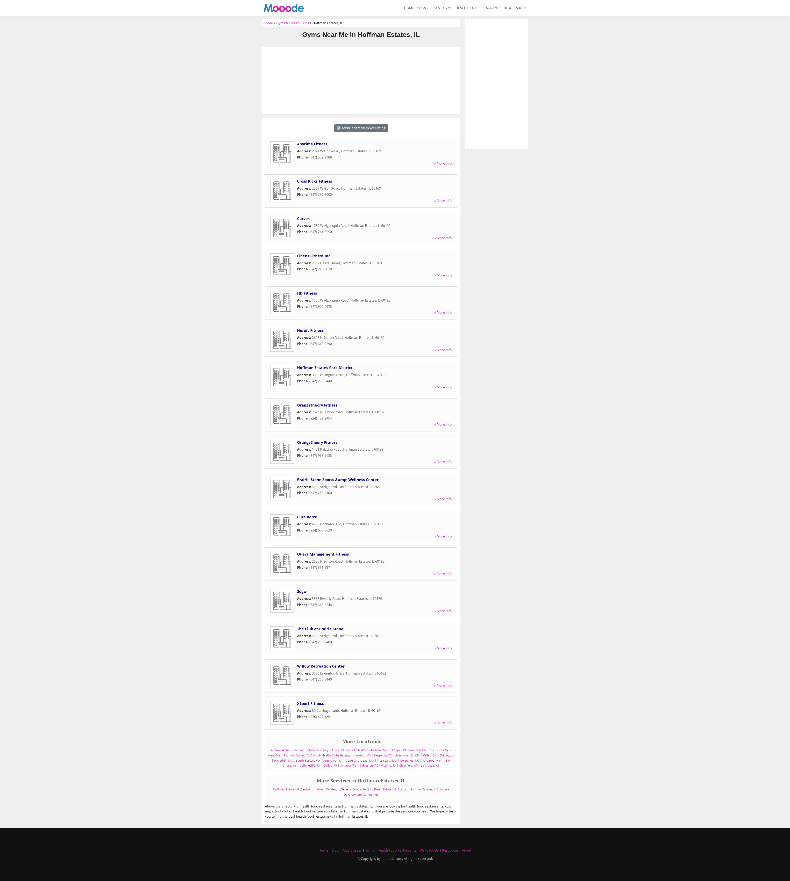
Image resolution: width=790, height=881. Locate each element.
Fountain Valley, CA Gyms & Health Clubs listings (316, 755)
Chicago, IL (446, 755)
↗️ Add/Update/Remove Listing (361, 128)
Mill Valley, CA (426, 755)
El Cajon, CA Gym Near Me (408, 750)
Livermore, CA (404, 755)
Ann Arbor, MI (333, 760)
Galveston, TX (368, 765)
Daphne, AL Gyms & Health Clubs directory (299, 750)
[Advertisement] (361, 80)
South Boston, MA (308, 760)
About (521, 8)
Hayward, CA (362, 755)
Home (409, 8)
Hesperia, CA (383, 755)
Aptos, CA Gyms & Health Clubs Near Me (359, 750)
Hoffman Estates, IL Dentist (291, 789)
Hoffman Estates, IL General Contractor (340, 789)
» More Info (443, 163)
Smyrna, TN (348, 765)
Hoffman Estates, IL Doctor (388, 789)
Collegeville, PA (310, 765)
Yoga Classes (428, 8)
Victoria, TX (388, 765)
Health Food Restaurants (478, 8)
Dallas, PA (330, 765)
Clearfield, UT (408, 765)
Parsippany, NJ (432, 760)
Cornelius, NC (409, 760)
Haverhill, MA (283, 760)
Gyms (447, 8)
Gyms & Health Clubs (292, 23)
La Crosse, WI (430, 765)
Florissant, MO (387, 760)
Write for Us (429, 850)
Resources (450, 850)
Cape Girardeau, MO (360, 760)
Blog (508, 8)
